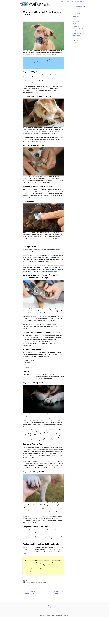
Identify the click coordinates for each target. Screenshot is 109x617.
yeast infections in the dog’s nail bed (32, 54)
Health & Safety (77, 35)
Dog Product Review (78, 28)
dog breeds (26, 432)
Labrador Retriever (29, 367)
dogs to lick (52, 267)
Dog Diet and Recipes (78, 26)
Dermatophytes (54, 75)
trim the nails (48, 232)
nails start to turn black (49, 434)
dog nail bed (28, 416)
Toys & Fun (75, 45)
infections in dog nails (28, 449)
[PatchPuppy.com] (35, 4)
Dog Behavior (76, 19)
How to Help (76, 38)
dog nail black (40, 418)
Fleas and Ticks (77, 33)
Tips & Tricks (76, 42)
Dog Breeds (76, 21)
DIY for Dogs (76, 16)
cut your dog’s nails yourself (38, 316)
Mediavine (66, 615)
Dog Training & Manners (79, 30)
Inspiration (75, 40)
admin (28, 580)
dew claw (36, 324)
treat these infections (57, 465)
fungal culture (33, 236)
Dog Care (75, 23)
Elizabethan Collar (52, 271)
